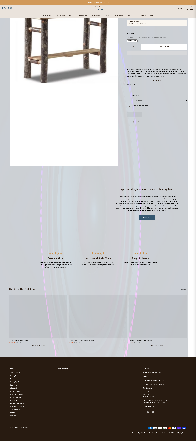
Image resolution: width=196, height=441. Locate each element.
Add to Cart (164, 47)
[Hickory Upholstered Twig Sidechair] (158, 316)
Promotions (14, 400)
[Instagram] (148, 412)
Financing (13, 385)
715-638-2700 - (148, 384)
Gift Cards (13, 388)
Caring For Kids (15, 382)
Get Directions (148, 388)
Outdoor (131, 15)
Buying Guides (15, 376)
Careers (13, 379)
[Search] (186, 8)
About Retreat (15, 373)
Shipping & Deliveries (17, 406)
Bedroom (72, 15)
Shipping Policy (181, 433)
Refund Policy (171, 433)
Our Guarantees (137, 100)
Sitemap (13, 416)
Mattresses (142, 15)
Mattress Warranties (17, 394)
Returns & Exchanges (17, 403)
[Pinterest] (153, 412)
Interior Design (15, 391)
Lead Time (135, 95)
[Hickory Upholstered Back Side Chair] (98, 316)
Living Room (61, 15)
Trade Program (15, 410)
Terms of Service (161, 433)
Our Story (147, 217)
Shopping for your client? (140, 106)
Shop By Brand (48, 15)
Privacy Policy (136, 433)
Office (108, 15)
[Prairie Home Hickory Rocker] (38, 316)
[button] (157, 53)
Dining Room (83, 15)
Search (12, 413)
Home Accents (119, 15)
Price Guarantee (15, 397)
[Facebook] (144, 412)
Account (179, 8)
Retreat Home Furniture (22, 428)
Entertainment (97, 15)
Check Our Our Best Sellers (22, 289)
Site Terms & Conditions (148, 433)
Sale (151, 15)
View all (184, 289)
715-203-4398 (147, 380)
